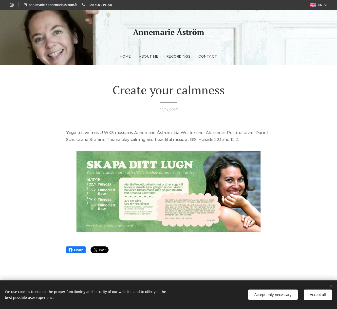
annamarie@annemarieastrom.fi (53, 4)
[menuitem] (127, 56)
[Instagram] (12, 5)
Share (78, 250)
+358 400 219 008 (99, 4)
